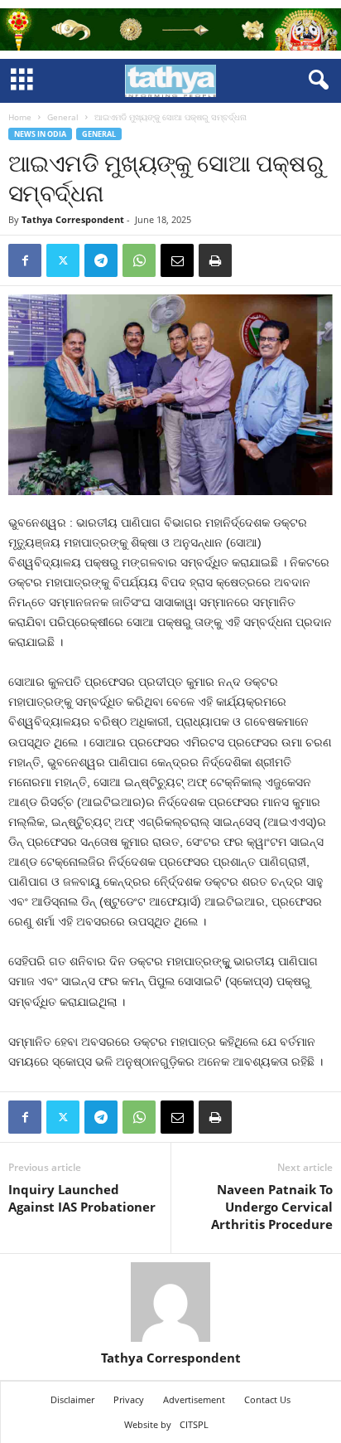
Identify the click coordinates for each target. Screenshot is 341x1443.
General (63, 117)
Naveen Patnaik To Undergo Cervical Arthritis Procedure (272, 1206)
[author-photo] (170, 1302)
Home (19, 117)
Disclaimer (72, 1399)
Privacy (128, 1399)
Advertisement (194, 1399)
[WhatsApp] (139, 260)
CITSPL (194, 1424)
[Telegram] (101, 260)
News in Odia (40, 134)
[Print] (215, 260)
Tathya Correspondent (73, 219)
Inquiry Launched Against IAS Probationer (82, 1198)
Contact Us (267, 1399)
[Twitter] (62, 260)
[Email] (177, 260)
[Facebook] (24, 260)
